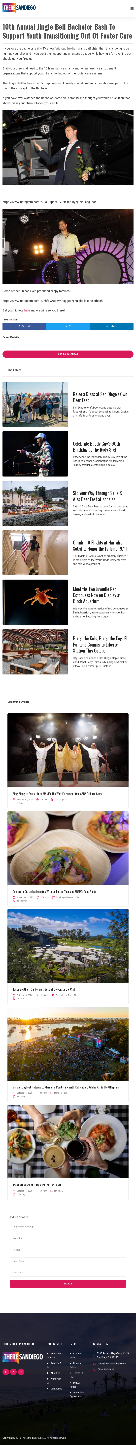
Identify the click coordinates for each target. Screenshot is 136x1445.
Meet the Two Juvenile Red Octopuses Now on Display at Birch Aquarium (97, 595)
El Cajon (20, 803)
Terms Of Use (76, 1375)
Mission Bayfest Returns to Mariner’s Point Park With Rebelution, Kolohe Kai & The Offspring (66, 1087)
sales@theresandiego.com (112, 1363)
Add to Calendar (68, 354)
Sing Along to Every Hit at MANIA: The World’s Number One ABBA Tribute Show (57, 793)
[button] (68, 1238)
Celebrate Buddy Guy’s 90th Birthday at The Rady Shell (96, 446)
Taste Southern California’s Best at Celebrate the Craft (44, 989)
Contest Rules (76, 1355)
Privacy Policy (75, 1365)
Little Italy (21, 1194)
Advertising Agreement (77, 1394)
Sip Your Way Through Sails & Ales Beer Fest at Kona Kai (97, 495)
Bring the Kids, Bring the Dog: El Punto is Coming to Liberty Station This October (100, 644)
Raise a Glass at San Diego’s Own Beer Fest (100, 397)
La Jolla (20, 999)
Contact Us (56, 1388)
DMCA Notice (75, 1385)
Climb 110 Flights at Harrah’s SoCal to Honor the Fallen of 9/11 (100, 545)
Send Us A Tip (54, 1365)
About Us (55, 1373)
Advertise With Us (54, 1355)
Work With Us (54, 1381)
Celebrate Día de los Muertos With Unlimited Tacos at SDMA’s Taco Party (54, 891)
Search (68, 1283)
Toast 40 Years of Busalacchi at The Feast (37, 1184)
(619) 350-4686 (106, 1369)
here (27, 310)
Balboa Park (22, 901)
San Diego (21, 1096)
